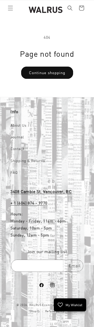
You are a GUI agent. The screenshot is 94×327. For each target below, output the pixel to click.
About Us (18, 125)
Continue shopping (47, 72)
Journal (17, 137)
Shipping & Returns (27, 160)
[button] (10, 8)
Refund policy (54, 311)
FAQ (14, 172)
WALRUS (35, 305)
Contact (17, 148)
